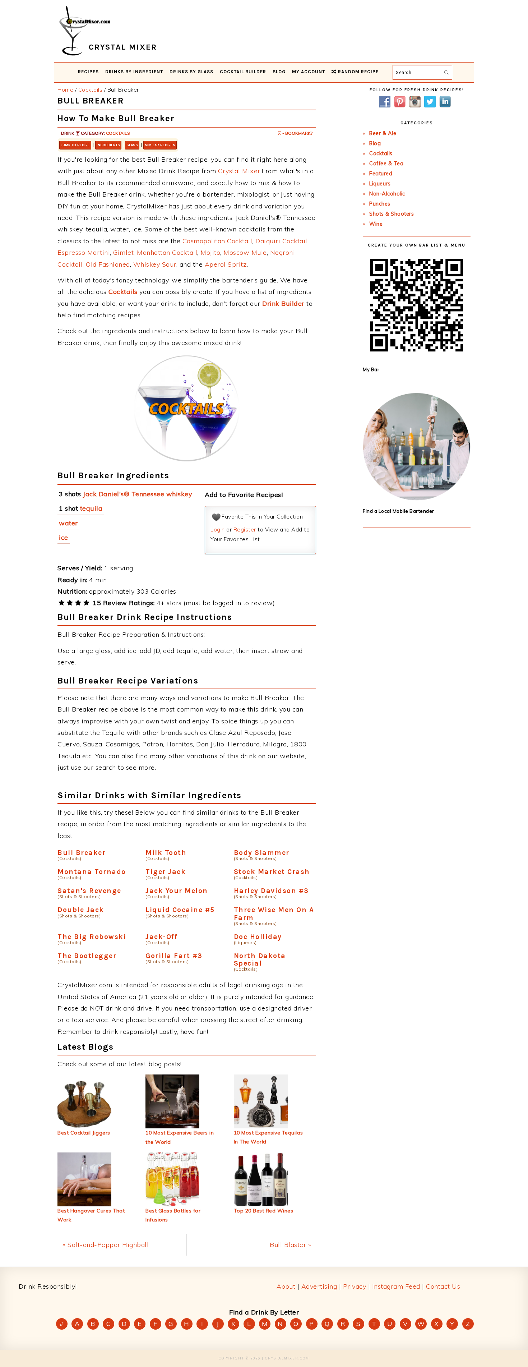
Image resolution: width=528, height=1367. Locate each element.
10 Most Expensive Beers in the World (179, 1137)
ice (63, 537)
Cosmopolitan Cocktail (217, 241)
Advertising (319, 1286)
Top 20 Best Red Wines (263, 1210)
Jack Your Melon (176, 891)
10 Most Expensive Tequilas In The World (268, 1137)
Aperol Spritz (226, 264)
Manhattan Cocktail (167, 252)
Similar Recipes (160, 145)
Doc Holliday (258, 937)
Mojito (210, 252)
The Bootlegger (86, 956)
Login (217, 529)
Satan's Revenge (89, 891)
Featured (380, 173)
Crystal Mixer (239, 171)
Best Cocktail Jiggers (83, 1132)
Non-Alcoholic (387, 193)
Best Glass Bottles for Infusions (172, 1215)
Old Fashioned (108, 264)
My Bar (371, 369)
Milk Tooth (165, 852)
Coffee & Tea (386, 163)
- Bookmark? (296, 133)
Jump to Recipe (75, 145)
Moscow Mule (245, 252)
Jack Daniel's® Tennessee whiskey (137, 494)
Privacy (354, 1286)
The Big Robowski (91, 937)
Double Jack (80, 910)
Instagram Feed (396, 1286)
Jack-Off (161, 937)
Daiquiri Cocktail (281, 241)
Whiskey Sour (154, 264)
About (286, 1286)
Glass (132, 145)
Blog (375, 143)
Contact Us (443, 1286)
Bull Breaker (81, 852)
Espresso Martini (83, 252)
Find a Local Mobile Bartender (398, 511)
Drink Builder (283, 303)
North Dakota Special (260, 959)
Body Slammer (262, 852)
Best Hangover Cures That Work (91, 1215)
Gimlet (123, 252)
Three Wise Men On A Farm (274, 913)
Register (244, 529)
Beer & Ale (382, 133)
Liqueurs (379, 183)
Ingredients (108, 145)
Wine (376, 224)
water (68, 523)
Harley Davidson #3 (271, 891)
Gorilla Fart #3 (174, 956)
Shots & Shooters (391, 214)
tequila (91, 508)
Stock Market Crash (272, 871)
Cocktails (118, 133)
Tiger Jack (165, 871)
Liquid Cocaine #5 (180, 910)
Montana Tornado (91, 871)
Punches (379, 204)
